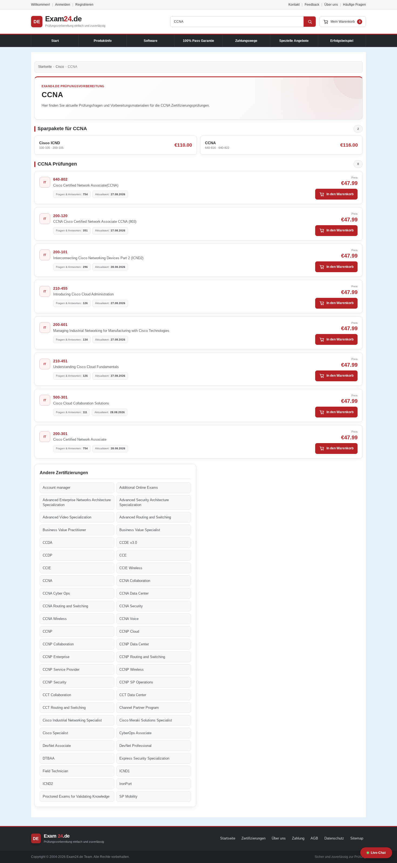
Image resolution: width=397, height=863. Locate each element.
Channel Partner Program (139, 708)
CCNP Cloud (129, 631)
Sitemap (356, 838)
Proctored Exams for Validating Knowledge (76, 796)
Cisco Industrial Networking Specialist (72, 720)
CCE (123, 555)
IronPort (125, 784)
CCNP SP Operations (136, 682)
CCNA (210, 143)
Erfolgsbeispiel (341, 41)
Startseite (45, 67)
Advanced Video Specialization (67, 517)
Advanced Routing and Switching (145, 517)
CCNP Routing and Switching (142, 657)
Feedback (312, 4)
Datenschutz (334, 838)
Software (150, 41)
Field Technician (55, 771)
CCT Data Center (132, 695)
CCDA (47, 543)
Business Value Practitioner (64, 530)
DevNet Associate (57, 746)
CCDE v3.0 (128, 543)
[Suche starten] (310, 21)
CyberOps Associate (135, 733)
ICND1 (124, 771)
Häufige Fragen (354, 4)
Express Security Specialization (144, 758)
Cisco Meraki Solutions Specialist (145, 720)
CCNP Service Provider (61, 670)
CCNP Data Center (134, 644)
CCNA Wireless (55, 619)
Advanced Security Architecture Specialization (144, 502)
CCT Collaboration (57, 695)
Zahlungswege (246, 41)
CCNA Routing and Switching (65, 606)
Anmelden (62, 4)
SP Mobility (128, 796)
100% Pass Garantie (198, 41)
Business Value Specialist (139, 530)
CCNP (47, 631)
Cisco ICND (49, 143)
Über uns (331, 4)
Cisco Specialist (55, 733)
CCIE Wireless (130, 568)
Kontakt (294, 4)
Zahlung (298, 838)
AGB (314, 838)
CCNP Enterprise (56, 657)
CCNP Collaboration (58, 644)
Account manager (56, 488)
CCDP (47, 555)
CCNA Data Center (134, 593)
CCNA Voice (129, 619)
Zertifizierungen (253, 838)
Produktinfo (103, 41)
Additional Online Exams (138, 488)
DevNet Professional (135, 746)
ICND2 (48, 784)
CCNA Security (131, 606)
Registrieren (84, 4)
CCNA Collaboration (134, 581)
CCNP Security (54, 682)
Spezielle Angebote (294, 41)
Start (55, 41)
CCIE (47, 568)
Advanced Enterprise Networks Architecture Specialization (77, 502)
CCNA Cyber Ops (56, 593)
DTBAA (49, 758)
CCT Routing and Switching (64, 708)
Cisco (60, 67)
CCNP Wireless (131, 670)
